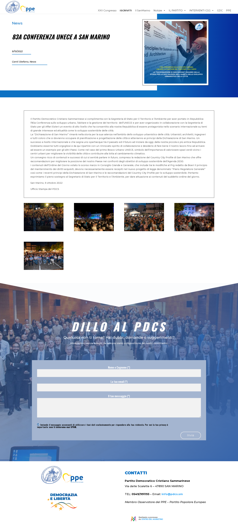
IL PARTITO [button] (176, 10)
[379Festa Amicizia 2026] (144, 230)
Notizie (157, 10)
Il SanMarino (142, 10)
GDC (220, 10)
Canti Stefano (20, 61)
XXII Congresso (107, 10)
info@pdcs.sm (172, 494)
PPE (228, 10)
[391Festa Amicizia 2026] (194, 230)
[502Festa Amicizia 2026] (94, 230)
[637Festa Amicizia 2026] (43, 269)
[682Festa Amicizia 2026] (43, 230)
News (17, 23)
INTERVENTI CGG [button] (199, 10)
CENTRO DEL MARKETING (152, 519)
